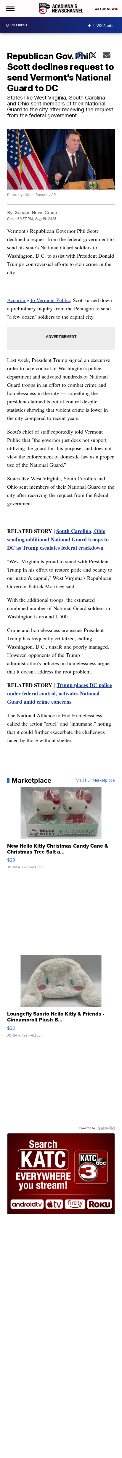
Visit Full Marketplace (95, 780)
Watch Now (104, 9)
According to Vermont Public (38, 300)
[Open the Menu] (9, 8)
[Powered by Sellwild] (106, 1128)
